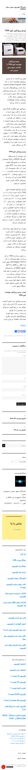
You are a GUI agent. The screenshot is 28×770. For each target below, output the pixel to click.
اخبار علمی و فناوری (8, 335)
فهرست (23, 13)
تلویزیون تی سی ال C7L (17, 738)
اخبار (14, 335)
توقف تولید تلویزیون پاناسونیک (15, 734)
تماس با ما (17, 529)
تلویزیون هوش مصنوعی (17, 743)
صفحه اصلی (21, 758)
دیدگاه (24, 355)
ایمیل (24, 386)
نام (25, 378)
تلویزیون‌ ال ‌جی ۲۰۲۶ (18, 741)
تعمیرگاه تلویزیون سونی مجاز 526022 (18, 764)
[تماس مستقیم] (3, 767)
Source (23, 325)
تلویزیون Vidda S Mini (17, 736)
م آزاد (25, 335)
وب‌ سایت (24, 394)
